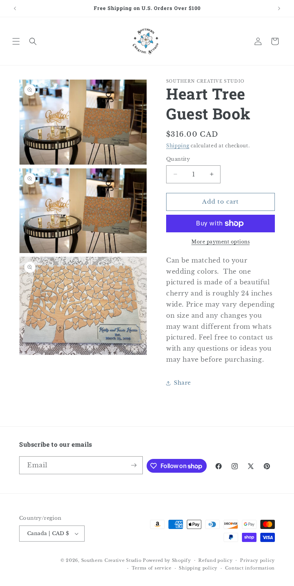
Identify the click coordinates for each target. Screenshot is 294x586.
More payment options (220, 242)
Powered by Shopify (167, 560)
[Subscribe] (134, 465)
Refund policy (215, 560)
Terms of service (152, 568)
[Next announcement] (279, 8)
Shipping (177, 146)
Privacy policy (257, 560)
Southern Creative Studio (111, 560)
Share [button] (182, 382)
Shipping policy (198, 568)
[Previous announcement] (15, 8)
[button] (16, 41)
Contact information (250, 568)
